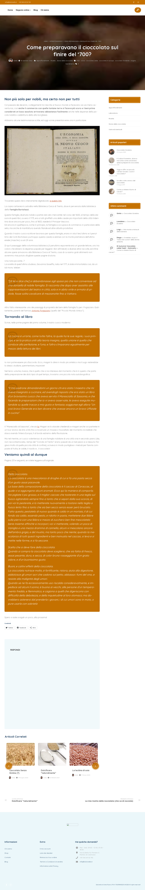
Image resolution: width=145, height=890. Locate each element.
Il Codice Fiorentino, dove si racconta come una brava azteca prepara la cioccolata (124, 162)
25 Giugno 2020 (23, 777)
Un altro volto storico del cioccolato (126, 183)
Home (10, 10)
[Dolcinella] (72, 829)
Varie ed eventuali (115, 129)
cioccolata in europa (106, 61)
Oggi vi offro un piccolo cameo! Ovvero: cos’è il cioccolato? (121, 173)
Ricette (53, 61)
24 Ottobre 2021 (54, 777)
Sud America (70, 64)
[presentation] (8, 766)
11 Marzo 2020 (85, 775)
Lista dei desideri (46, 853)
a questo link (56, 201)
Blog (36, 10)
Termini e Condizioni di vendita (51, 862)
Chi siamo (45, 10)
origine (133, 61)
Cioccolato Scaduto (124, 151)
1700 (78, 61)
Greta (15, 61)
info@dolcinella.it (11, 2)
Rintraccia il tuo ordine (48, 857)
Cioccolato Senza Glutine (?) (20, 754)
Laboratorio (113, 113)
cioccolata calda (92, 61)
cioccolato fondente (122, 61)
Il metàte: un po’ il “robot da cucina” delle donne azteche (128, 240)
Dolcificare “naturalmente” (52, 754)
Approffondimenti (56, 41)
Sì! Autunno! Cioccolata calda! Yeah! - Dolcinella (126, 247)
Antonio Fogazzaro (40, 310)
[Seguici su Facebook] (133, 2)
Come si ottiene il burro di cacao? (126, 192)
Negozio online (22, 10)
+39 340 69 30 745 (25, 2)
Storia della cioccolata (65, 61)
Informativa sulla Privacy (49, 866)
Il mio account (45, 849)
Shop (6, 853)
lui (38, 426)
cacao (83, 61)
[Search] (137, 9)
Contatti (8, 857)
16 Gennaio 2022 (26, 61)
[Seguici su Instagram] (138, 2)
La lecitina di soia (84, 754)
